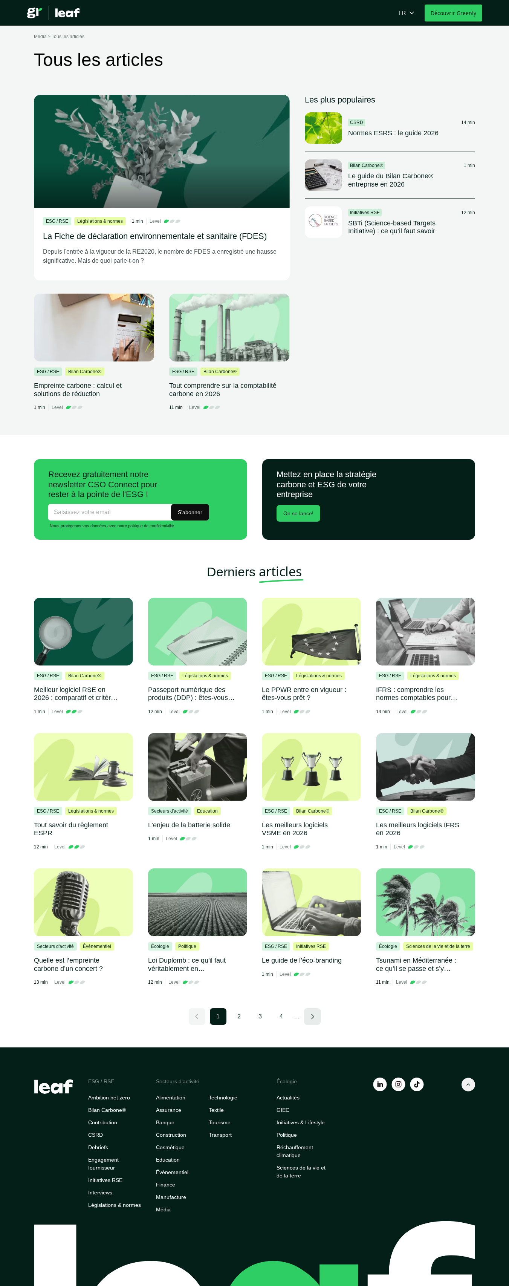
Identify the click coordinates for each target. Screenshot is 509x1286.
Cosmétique (170, 1147)
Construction (171, 1135)
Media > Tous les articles (59, 36)
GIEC (283, 1110)
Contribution (102, 1122)
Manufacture (171, 1197)
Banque (165, 1122)
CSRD (95, 1135)
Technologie (223, 1098)
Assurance (168, 1110)
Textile (216, 1110)
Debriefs (98, 1147)
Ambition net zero (109, 1098)
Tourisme (220, 1122)
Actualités (288, 1098)
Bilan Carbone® (107, 1110)
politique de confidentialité (151, 526)
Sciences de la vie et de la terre (301, 1172)
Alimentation (170, 1098)
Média (163, 1209)
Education (168, 1160)
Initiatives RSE (105, 1180)
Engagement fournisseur (103, 1164)
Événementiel (172, 1172)
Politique (287, 1135)
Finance (165, 1185)
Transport (220, 1135)
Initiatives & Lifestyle (301, 1122)
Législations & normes (114, 1205)
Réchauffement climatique (295, 1151)
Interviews (100, 1193)
